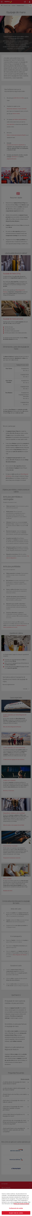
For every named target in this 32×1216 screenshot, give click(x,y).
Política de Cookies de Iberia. (21, 1203)
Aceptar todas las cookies (16, 1213)
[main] (16, 1202)
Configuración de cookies (16, 1208)
